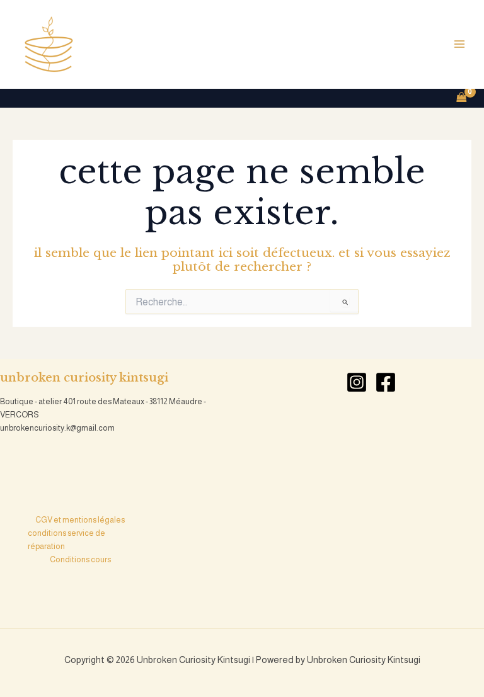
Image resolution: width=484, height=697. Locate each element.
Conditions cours (80, 559)
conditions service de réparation (66, 539)
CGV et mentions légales (80, 519)
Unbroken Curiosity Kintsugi (183, 44)
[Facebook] (385, 382)
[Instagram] (356, 382)
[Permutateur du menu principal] (459, 44)
